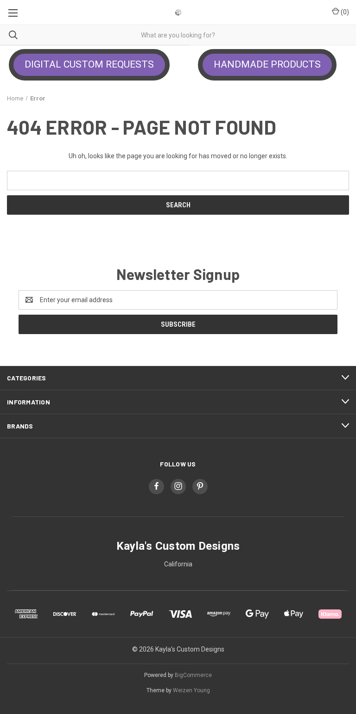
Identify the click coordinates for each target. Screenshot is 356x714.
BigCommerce (193, 675)
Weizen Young (191, 690)
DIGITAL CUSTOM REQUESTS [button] (89, 64)
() (344, 12)
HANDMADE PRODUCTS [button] (267, 64)
